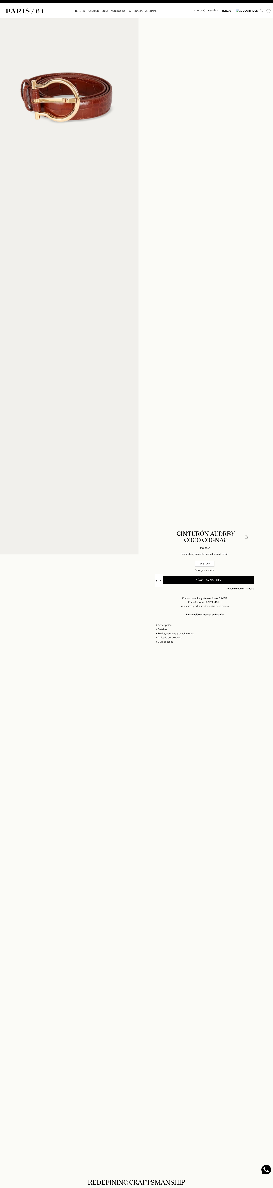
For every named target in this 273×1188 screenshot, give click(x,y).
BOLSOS (80, 10)
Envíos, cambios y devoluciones (176, 633)
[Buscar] (262, 11)
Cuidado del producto (170, 637)
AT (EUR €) (199, 10)
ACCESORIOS (118, 10)
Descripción (164, 625)
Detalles (162, 629)
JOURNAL (151, 10)
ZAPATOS (93, 10)
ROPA (105, 10)
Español (213, 10)
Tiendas (226, 10)
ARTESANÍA (135, 10)
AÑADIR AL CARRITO (208, 579)
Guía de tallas (165, 641)
